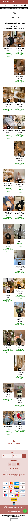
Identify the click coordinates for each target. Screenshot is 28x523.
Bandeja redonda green (8, 427)
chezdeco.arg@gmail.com (19, 471)
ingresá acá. (22, 507)
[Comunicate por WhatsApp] (25, 511)
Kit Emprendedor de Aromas (20, 185)
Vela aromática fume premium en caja (19, 157)
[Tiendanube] (14, 511)
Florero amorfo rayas (20, 130)
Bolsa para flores (20, 426)
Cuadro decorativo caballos (8, 393)
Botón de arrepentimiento (14, 509)
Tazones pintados (20, 48)
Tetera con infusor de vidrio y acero (8, 103)
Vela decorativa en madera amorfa (8, 213)
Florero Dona (8, 245)
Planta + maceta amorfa (19, 399)
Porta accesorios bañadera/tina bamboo (20, 267)
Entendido (14, 520)
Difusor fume (20, 240)
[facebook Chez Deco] (14, 464)
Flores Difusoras (20, 346)
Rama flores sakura (8, 346)
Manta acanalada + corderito (8, 49)
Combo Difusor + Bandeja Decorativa (8, 184)
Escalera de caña (20, 372)
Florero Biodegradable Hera (19, 213)
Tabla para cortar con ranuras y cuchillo (20, 103)
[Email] (18, 464)
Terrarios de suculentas (20, 318)
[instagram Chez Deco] (9, 464)
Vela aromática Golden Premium (8, 294)
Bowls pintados (19, 76)
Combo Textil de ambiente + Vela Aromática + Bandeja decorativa (19, 291)
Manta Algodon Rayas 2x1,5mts (8, 131)
